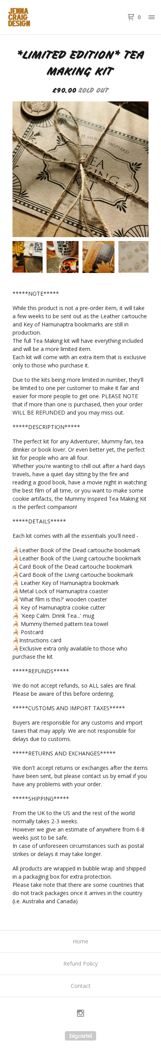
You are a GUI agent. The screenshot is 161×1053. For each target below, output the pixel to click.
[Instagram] (80, 1014)
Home (80, 941)
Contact (81, 985)
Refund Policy (80, 963)
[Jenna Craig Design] (43, 17)
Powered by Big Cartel (80, 1036)
